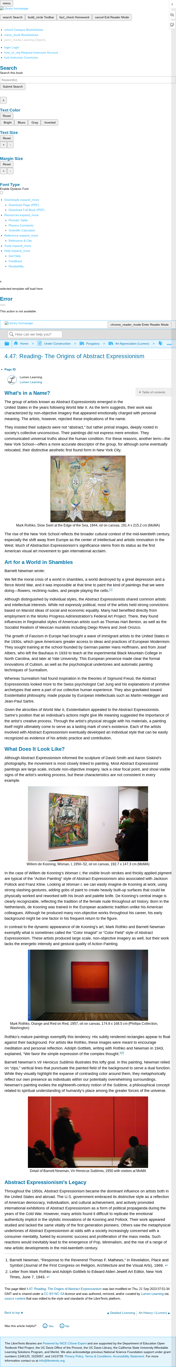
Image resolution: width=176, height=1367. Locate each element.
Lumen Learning (31, 382)
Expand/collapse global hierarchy (9, 344)
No (67, 1326)
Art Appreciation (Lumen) (132, 343)
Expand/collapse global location (169, 342)
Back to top (12, 1312)
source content (15, 1298)
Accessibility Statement (128, 1356)
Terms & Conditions (98, 1356)
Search (11, 334)
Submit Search (13, 86)
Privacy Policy (74, 1356)
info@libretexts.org (51, 1360)
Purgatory (92, 343)
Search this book (11, 72)
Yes (51, 1326)
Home (24, 343)
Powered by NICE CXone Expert (65, 1343)
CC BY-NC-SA (54, 1294)
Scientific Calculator (22, 230)
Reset (7, 116)
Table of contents (153, 392)
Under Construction (57, 343)
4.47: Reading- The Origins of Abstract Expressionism (64, 1289)
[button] (15, 261)
